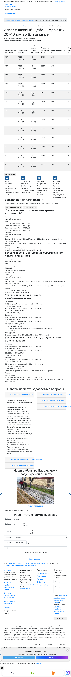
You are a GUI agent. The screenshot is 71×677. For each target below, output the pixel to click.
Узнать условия (59, 2)
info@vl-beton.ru (26, 589)
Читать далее (10, 174)
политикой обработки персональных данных (20, 566)
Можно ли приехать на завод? (52, 400)
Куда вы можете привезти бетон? (21, 466)
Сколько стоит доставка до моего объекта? (25, 460)
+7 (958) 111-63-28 (11, 7)
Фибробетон (41, 582)
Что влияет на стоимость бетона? (22, 394)
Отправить (60, 618)
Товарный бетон (43, 573)
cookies (38, 663)
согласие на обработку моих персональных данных (27, 563)
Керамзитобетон (43, 585)
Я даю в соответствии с (32, 564)
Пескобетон (41, 576)
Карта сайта (8, 607)
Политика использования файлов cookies (9, 595)
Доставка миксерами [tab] (14, 207)
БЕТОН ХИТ (8, 570)
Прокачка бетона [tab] (29, 207)
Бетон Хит (8, 5)
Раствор (40, 579)
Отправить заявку (35, 559)
